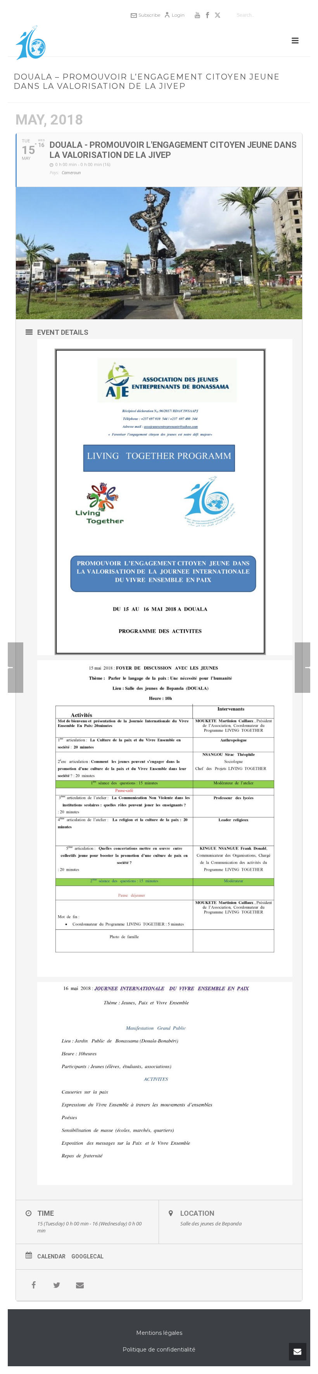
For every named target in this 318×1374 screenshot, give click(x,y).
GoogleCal (87, 1256)
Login (178, 15)
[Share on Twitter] (56, 1285)
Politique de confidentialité (159, 1349)
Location (197, 1213)
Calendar (51, 1256)
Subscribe (149, 15)
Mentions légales (159, 1332)
